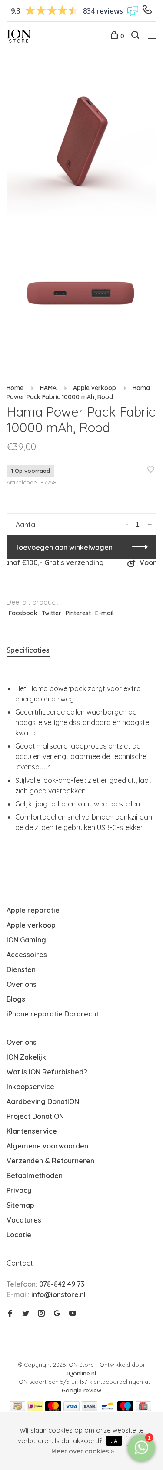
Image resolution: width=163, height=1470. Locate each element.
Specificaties (28, 650)
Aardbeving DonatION (43, 1101)
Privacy (19, 1190)
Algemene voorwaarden (47, 1145)
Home (15, 388)
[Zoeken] (136, 36)
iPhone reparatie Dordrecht (53, 1013)
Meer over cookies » (82, 1451)
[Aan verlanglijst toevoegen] (150, 470)
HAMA (48, 388)
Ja (114, 1440)
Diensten (21, 969)
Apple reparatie (33, 910)
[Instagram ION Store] (41, 1313)
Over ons (22, 984)
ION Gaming (26, 939)
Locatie (19, 1234)
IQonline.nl (81, 1373)
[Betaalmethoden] (17, 1408)
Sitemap (20, 1205)
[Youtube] (72, 1313)
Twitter (51, 613)
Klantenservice (32, 1131)
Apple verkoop (94, 388)
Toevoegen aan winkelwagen (64, 547)
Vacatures (24, 1220)
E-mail (104, 613)
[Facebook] (10, 1313)
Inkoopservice (30, 1086)
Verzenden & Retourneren (50, 1160)
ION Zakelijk (26, 1057)
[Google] (56, 1313)
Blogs (16, 999)
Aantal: (27, 524)
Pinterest (78, 613)
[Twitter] (25, 1313)
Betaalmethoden (35, 1175)
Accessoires (27, 954)
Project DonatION (35, 1116)
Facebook (23, 613)
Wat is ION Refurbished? (47, 1071)
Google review (81, 1390)
